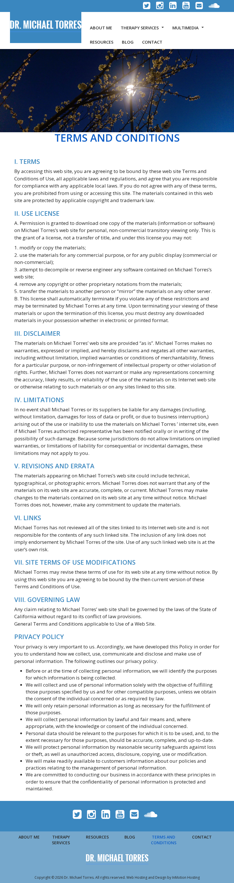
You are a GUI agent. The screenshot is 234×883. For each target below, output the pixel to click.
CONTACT (152, 42)
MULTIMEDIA (189, 29)
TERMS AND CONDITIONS (163, 839)
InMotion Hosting (186, 877)
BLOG (128, 42)
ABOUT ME (101, 27)
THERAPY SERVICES (143, 29)
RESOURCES (101, 42)
